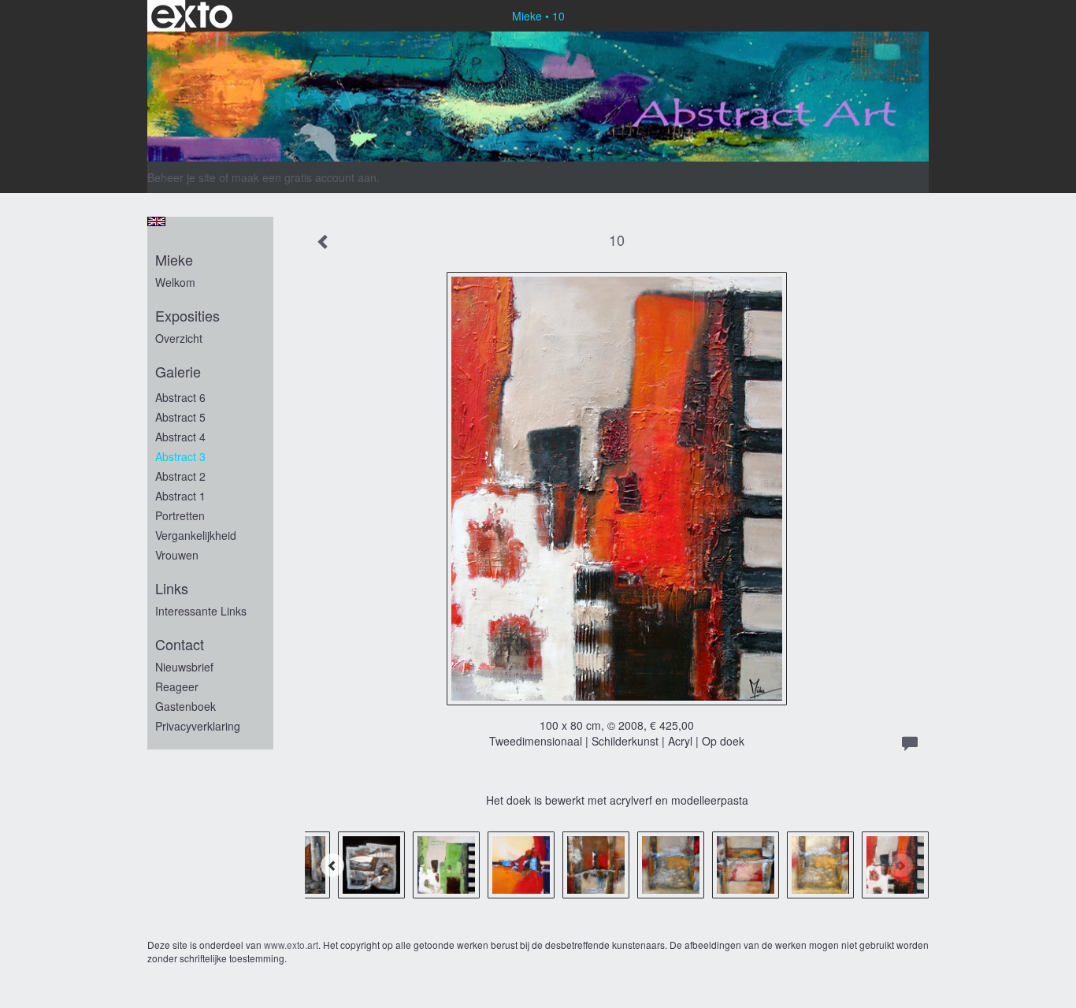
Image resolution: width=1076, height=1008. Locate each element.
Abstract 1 (180, 496)
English (156, 221)
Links (171, 588)
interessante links (201, 611)
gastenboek (185, 706)
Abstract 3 (180, 456)
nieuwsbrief (184, 667)
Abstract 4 (180, 436)
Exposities (187, 315)
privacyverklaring (197, 726)
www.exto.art (291, 944)
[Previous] (332, 865)
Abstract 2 (180, 476)
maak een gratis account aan (304, 177)
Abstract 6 (180, 397)
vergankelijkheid (195, 535)
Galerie (178, 371)
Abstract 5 (180, 417)
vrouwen (177, 555)
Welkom (175, 282)
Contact (179, 644)
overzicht (178, 338)
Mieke (527, 16)
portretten (180, 515)
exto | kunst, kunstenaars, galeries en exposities (191, 16)
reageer (177, 686)
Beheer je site (181, 177)
